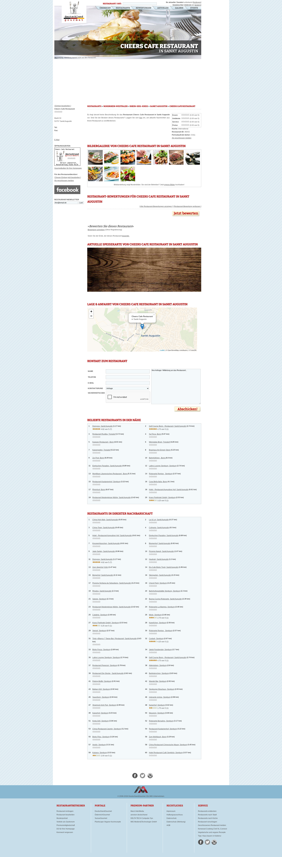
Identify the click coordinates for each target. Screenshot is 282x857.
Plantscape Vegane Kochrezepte (108, 822)
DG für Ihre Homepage (66, 829)
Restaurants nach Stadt (207, 815)
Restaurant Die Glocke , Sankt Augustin (108, 673)
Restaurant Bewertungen (144, 8)
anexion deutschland (139, 815)
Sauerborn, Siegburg (100, 697)
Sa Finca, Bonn (155, 434)
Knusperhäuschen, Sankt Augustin (106, 543)
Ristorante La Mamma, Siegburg (162, 607)
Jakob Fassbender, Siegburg (160, 650)
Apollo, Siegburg (99, 745)
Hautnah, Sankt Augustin (159, 559)
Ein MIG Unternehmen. (155, 796)
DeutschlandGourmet (103, 811)
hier (140, 118)
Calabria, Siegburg (100, 615)
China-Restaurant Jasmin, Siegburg (106, 729)
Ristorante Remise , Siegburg (160, 474)
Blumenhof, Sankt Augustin (159, 543)
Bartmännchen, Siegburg (159, 673)
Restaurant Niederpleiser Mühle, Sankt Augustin (111, 497)
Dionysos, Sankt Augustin (102, 426)
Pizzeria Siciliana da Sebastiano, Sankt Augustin (111, 583)
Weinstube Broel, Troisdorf (159, 442)
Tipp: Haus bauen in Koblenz (209, 836)
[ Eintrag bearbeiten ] (62, 106)
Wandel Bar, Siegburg (157, 681)
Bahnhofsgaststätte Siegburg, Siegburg (164, 591)
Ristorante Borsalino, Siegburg (161, 721)
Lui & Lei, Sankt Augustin (159, 520)
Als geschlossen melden (64, 181)
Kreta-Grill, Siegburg (100, 721)
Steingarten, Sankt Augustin (160, 575)
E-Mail (56, 140)
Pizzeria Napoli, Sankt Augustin (161, 551)
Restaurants (123, 8)
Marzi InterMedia (137, 811)
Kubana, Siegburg (99, 753)
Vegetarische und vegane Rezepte (212, 832)
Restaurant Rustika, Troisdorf (104, 434)
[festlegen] (197, 2)
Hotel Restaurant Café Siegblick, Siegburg (166, 753)
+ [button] (91, 311)
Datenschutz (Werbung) (176, 822)
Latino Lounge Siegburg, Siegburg (163, 466)
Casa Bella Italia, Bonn (158, 482)
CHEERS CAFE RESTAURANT (182, 106)
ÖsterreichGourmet (102, 815)
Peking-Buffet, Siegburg (101, 681)
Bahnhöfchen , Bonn (157, 458)
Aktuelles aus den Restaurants (163, 8)
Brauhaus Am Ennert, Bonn (160, 450)
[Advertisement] (127, 80)
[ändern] (198, 5)
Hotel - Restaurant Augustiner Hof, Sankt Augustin (168, 490)
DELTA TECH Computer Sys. (142, 818)
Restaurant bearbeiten (65, 815)
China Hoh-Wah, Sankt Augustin (105, 520)
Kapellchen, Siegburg (157, 623)
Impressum (171, 811)
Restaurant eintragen (65, 811)
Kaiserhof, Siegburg (157, 705)
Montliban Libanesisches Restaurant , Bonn (110, 474)
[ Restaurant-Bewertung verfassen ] (187, 206)
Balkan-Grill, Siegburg (101, 689)
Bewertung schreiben (96, 230)
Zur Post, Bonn (98, 458)
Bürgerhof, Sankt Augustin (102, 575)
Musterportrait (62, 818)
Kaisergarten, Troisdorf (101, 450)
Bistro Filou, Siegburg (101, 737)
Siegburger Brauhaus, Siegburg (161, 689)
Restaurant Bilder (179, 8)
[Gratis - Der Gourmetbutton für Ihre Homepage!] (67, 165)
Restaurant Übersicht (103, 8)
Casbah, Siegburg (156, 639)
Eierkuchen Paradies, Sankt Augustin (107, 466)
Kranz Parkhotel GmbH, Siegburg (162, 497)
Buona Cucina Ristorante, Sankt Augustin (165, 599)
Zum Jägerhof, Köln (100, 567)
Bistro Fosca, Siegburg (101, 650)
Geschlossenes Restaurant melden (212, 825)
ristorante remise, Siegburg (160, 697)
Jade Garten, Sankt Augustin (103, 551)
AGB (168, 825)
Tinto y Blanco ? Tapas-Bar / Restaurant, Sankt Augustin (114, 639)
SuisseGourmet (101, 818)
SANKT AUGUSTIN (158, 106)
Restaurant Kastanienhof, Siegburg (106, 482)
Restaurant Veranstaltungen (194, 8)
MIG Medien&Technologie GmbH (144, 822)
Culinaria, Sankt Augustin (159, 528)
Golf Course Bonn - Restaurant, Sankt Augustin (167, 426)
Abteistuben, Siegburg (158, 665)
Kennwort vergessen (65, 832)
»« (111, 226)
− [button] (91, 316)
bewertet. (125, 236)
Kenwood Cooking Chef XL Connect (212, 829)
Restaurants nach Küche (208, 818)
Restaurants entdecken (207, 811)
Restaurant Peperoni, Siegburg (104, 665)
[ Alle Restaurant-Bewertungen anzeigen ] (156, 206)
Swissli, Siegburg (99, 631)
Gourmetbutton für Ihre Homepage (68, 168)
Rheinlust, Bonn (98, 490)
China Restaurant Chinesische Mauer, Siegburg (168, 745)
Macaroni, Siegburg (157, 713)
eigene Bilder (169, 185)
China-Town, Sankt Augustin (103, 528)
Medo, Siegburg (155, 615)
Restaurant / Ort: (112, 3)
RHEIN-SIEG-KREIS (139, 106)
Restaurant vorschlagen (207, 822)
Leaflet (162, 350)
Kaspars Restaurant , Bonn (103, 442)
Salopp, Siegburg (99, 599)
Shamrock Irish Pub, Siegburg (104, 705)
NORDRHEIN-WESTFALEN (115, 106)
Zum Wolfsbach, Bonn (157, 737)
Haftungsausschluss (175, 815)
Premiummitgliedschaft (66, 825)
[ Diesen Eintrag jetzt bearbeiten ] (67, 177)
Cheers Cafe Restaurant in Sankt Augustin (74, 11)
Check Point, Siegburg (158, 583)
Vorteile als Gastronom (66, 822)
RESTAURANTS (94, 106)
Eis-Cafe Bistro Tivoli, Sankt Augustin (163, 567)
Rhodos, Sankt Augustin (101, 591)
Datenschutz (172, 818)
